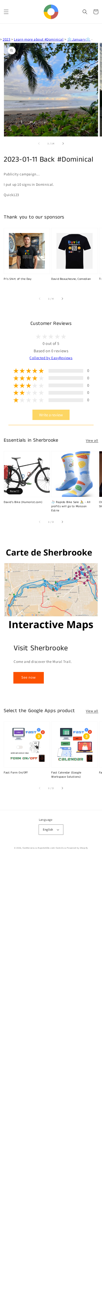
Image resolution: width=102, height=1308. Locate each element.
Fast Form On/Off (16, 773)
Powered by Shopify (77, 847)
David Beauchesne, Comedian (71, 279)
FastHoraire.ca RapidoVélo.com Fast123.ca (44, 847)
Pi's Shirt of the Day (18, 279)
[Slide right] (62, 143)
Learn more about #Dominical (38, 39)
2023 (6, 39)
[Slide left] (39, 143)
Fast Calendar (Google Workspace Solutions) (66, 775)
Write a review (51, 415)
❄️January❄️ (78, 39)
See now (28, 677)
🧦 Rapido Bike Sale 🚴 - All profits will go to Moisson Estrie (71, 506)
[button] (6, 11)
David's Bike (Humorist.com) (23, 502)
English (48, 829)
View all (92, 440)
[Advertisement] (51, 1082)
